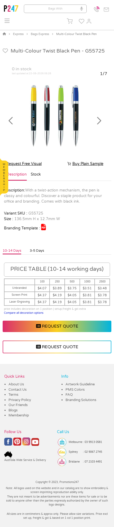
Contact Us (17, 389)
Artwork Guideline (80, 384)
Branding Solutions (80, 400)
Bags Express (40, 34)
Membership (18, 415)
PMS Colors (75, 389)
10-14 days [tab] (12, 251)
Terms (13, 395)
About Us (16, 384)
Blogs (12, 410)
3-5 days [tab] (37, 251)
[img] (43, 227)
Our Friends (18, 405)
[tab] (17, 176)
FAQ (69, 395)
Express (18, 34)
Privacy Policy (19, 400)
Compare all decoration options (23, 313)
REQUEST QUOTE (59, 326)
